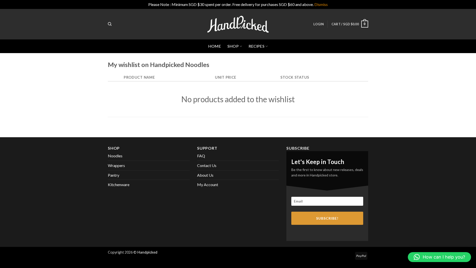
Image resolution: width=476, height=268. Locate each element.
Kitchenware (118, 184)
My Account (207, 184)
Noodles (115, 155)
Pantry (113, 175)
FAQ (201, 155)
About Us (205, 175)
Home (214, 46)
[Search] (110, 24)
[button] (318, 24)
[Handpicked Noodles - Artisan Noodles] (238, 24)
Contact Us (206, 165)
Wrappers (116, 165)
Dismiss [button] (321, 4)
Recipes (257, 46)
